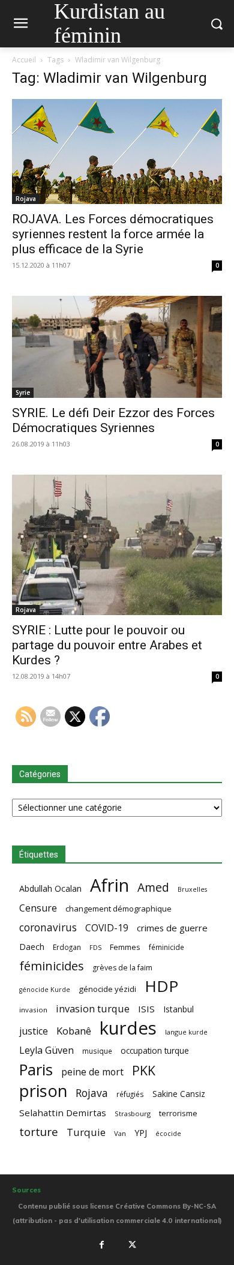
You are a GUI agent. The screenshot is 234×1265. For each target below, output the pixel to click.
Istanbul (178, 1009)
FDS (95, 947)
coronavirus (48, 927)
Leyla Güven (46, 1050)
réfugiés (130, 1094)
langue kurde (186, 1031)
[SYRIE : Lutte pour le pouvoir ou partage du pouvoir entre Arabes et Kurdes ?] (117, 544)
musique (97, 1051)
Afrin (109, 885)
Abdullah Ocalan (50, 888)
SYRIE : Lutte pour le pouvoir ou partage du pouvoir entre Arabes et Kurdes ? (107, 645)
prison (43, 1090)
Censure (38, 908)
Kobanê (73, 1030)
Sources (26, 1190)
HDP (161, 986)
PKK (143, 1070)
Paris (36, 1069)
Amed (153, 887)
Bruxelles (192, 889)
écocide (168, 1133)
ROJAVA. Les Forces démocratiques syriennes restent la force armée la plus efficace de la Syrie (113, 234)
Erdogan (67, 947)
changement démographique (118, 908)
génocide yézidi (107, 989)
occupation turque (155, 1050)
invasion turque (93, 1008)
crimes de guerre (172, 928)
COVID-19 (106, 928)
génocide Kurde (44, 989)
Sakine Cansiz (178, 1093)
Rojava (26, 198)
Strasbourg (133, 1113)
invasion (33, 1009)
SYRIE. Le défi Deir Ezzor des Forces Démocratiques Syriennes (113, 420)
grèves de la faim (122, 968)
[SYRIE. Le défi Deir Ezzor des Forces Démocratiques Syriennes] (117, 347)
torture (38, 1132)
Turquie (86, 1132)
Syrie (23, 392)
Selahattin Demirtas (62, 1113)
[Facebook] (101, 1244)
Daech (31, 946)
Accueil (24, 60)
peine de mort (92, 1072)
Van (120, 1133)
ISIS (146, 1009)
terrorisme (178, 1113)
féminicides (51, 966)
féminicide (166, 947)
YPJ (140, 1132)
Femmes (125, 947)
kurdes (128, 1028)
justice (33, 1031)
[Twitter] (132, 1244)
